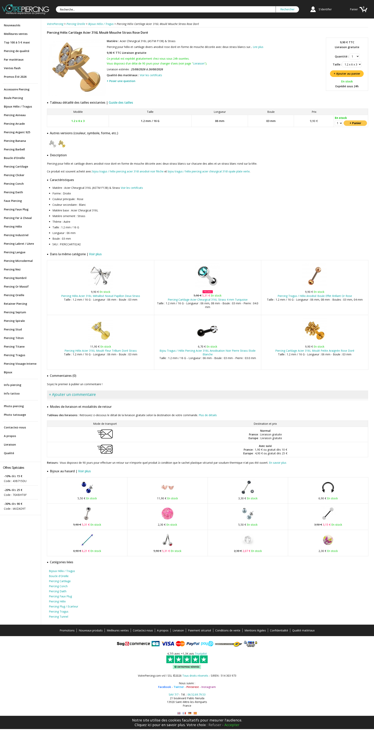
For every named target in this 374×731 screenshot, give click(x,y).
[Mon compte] (313, 12)
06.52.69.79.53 (197, 694)
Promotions (67, 630)
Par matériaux (14, 59)
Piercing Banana (15, 141)
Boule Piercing (13, 98)
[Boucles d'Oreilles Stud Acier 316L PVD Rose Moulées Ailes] (168, 494)
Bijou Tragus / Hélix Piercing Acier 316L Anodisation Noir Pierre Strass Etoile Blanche (208, 352)
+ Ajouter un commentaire (72, 394)
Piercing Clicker (14, 175)
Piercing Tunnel (58, 616)
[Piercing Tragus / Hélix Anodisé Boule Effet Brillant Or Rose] (314, 288)
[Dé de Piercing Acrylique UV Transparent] (248, 547)
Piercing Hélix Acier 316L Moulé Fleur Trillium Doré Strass (100, 350)
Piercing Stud (13, 329)
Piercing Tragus (14, 355)
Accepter (231, 724)
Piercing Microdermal (18, 261)
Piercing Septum (15, 312)
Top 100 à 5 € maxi (17, 42)
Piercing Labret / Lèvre (19, 243)
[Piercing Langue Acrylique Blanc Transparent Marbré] (328, 520)
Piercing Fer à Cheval (18, 218)
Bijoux (8, 372)
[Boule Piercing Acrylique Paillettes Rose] (168, 520)
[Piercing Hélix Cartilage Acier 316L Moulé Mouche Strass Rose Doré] (76, 95)
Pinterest (192, 687)
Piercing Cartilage (16, 166)
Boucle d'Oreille (14, 158)
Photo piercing (14, 406)
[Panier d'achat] (363, 12)
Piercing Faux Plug (16, 209)
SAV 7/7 (173, 694)
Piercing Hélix (13, 226)
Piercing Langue (14, 252)
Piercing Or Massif (16, 286)
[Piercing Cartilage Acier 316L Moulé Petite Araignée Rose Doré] (314, 342)
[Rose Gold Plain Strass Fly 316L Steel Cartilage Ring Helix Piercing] (179, 713)
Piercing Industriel (16, 235)
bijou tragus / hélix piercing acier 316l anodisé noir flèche (128, 171)
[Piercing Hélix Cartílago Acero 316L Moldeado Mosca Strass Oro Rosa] (195, 713)
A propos (10, 436)
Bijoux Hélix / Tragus (18, 106)
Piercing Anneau (15, 115)
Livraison (10, 444)
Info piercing (12, 385)
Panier (354, 9)
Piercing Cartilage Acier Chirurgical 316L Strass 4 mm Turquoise (208, 299)
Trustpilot (201, 653)
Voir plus (95, 254)
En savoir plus (277, 462)
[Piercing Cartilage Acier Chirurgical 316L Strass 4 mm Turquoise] (207, 288)
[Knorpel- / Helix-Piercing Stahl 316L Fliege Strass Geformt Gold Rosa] (189, 713)
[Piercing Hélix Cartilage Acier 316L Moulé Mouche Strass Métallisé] (52, 147)
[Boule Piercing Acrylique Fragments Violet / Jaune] (328, 547)
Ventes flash (12, 68)
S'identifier (325, 9)
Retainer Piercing (15, 303)
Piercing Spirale (14, 321)
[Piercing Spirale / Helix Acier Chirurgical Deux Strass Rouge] (168, 547)
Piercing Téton (14, 338)
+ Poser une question (121, 81)
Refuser (214, 724)
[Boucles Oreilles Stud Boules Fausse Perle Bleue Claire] (248, 520)
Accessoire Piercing (16, 89)
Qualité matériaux (303, 630)
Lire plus (258, 47)
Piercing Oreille (14, 295)
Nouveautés (12, 25)
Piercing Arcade (14, 123)
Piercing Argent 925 (17, 132)
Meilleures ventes (15, 34)
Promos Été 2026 (15, 77)
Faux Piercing (13, 201)
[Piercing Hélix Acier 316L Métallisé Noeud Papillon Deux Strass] (100, 288)
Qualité (9, 453)
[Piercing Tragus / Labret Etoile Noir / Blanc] (87, 520)
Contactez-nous (15, 427)
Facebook (164, 687)
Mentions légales (255, 630)
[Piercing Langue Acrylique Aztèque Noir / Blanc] (248, 494)
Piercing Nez (12, 269)
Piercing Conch (14, 183)
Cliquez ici (143, 724)
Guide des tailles (121, 102)
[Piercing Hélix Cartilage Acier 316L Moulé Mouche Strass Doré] (61, 147)
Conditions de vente (227, 630)
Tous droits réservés (195, 675)
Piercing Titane (14, 346)
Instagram (208, 687)
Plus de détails (208, 415)
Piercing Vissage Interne (20, 364)
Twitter (179, 687)
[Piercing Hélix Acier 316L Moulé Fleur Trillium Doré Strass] (100, 342)
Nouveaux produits (91, 630)
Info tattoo (12, 393)
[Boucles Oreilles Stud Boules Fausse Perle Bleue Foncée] (87, 494)
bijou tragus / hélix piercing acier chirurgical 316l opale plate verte (209, 171)
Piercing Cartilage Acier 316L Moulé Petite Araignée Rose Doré (314, 350)
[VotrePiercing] (25, 13)
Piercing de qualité (16, 51)
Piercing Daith (13, 192)
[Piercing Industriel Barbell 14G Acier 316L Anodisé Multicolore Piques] (87, 547)
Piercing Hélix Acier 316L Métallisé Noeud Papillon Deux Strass (100, 296)
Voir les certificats (151, 75)
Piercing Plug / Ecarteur (63, 606)
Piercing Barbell (14, 149)
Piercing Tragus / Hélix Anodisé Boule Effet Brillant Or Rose (315, 296)
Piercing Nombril (15, 278)
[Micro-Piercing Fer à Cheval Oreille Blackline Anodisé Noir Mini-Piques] (328, 494)
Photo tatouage (15, 415)
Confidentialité (279, 630)
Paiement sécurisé (199, 630)
